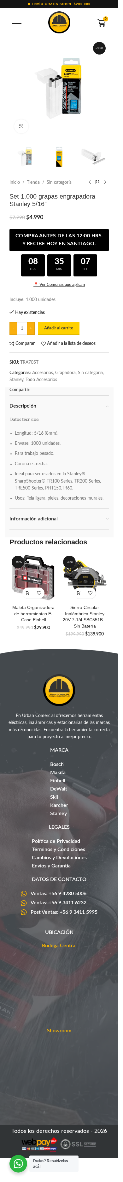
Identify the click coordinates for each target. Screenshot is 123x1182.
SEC (85, 269)
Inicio (14, 182)
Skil (54, 797)
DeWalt (58, 788)
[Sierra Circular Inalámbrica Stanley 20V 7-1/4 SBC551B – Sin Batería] (85, 577)
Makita (58, 772)
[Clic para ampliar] (21, 126)
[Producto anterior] (90, 182)
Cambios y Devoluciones (59, 857)
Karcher (59, 805)
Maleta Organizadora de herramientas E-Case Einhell (33, 613)
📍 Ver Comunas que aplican (59, 285)
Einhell (57, 780)
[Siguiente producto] (105, 182)
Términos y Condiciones (58, 849)
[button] (27, 593)
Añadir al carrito (58, 328)
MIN (59, 269)
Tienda (33, 182)
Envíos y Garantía (51, 865)
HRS (33, 269)
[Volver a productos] (97, 182)
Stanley (16, 380)
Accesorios (42, 373)
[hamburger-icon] (17, 23)
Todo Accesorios (41, 380)
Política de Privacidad (56, 841)
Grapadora (65, 373)
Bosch (57, 764)
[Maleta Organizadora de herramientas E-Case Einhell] (33, 577)
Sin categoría (59, 182)
